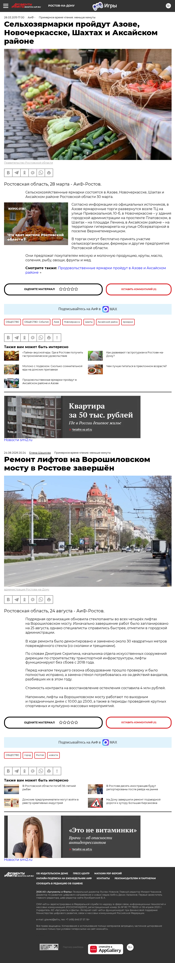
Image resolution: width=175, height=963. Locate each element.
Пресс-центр (81, 873)
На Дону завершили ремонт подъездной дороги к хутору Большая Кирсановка (133, 801)
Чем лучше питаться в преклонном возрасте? (136, 366)
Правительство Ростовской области (28, 162)
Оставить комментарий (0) (138, 289)
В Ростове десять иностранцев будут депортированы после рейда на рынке (132, 787)
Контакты (103, 878)
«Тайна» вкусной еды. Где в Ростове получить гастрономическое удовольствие (52, 354)
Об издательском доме (52, 873)
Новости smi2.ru (18, 440)
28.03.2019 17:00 (14, 17)
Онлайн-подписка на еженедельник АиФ (64, 878)
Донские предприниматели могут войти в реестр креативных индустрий (50, 801)
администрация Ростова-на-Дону (26, 589)
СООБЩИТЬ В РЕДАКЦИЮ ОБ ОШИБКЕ (59, 883)
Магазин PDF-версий (108, 873)
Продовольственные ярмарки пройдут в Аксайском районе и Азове (49, 381)
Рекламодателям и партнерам (135, 878)
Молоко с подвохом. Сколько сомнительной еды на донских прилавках (52, 368)
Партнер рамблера (73, 947)
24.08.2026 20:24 (15, 452)
